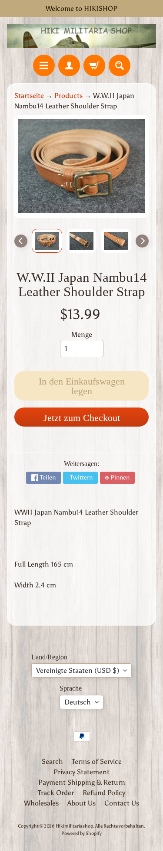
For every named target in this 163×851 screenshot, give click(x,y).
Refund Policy (104, 793)
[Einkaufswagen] (94, 65)
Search (52, 761)
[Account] (69, 65)
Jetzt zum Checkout (81, 417)
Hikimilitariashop (74, 826)
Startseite (29, 95)
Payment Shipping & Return (81, 782)
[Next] (142, 241)
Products (68, 95)
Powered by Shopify (81, 833)
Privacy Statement (81, 772)
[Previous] (20, 241)
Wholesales (41, 803)
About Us (81, 803)
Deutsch (77, 702)
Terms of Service (97, 761)
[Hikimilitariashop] (81, 36)
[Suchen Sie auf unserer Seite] (119, 65)
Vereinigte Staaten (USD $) (77, 670)
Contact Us (121, 803)
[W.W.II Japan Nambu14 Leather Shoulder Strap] (47, 241)
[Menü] (44, 65)
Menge (81, 334)
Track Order (56, 793)
